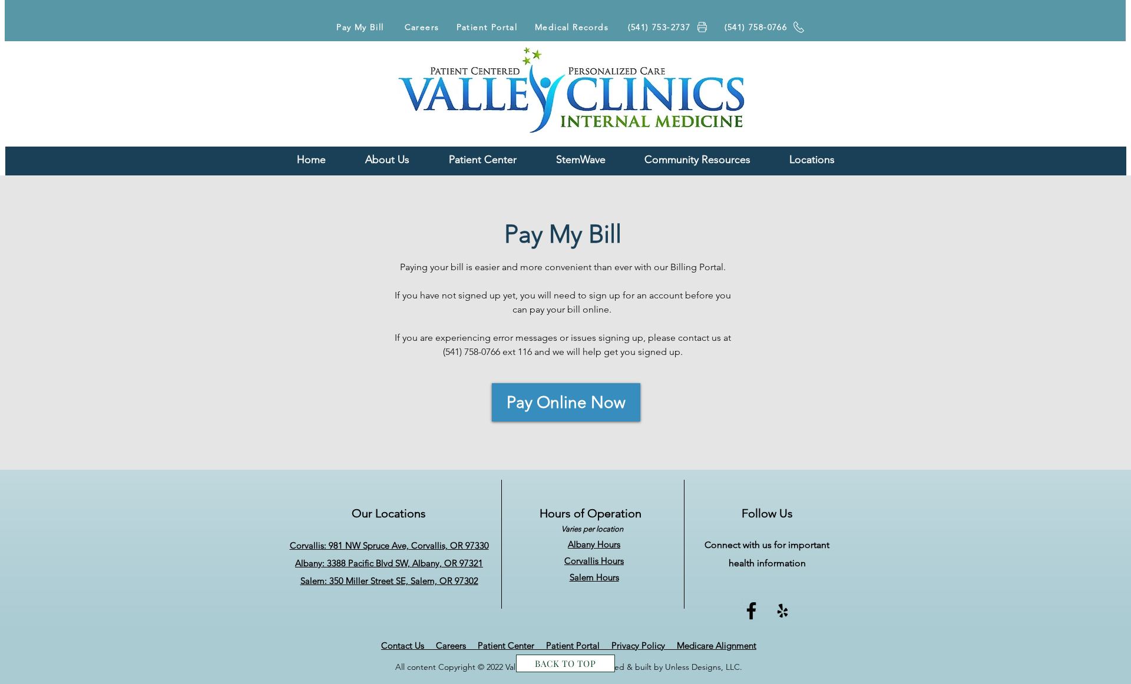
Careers (457, 645)
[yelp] (782, 610)
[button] (697, 159)
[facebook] (751, 610)
